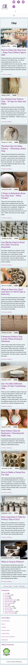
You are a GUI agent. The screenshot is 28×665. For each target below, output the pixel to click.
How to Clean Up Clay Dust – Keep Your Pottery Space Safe (13, 52)
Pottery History (9, 608)
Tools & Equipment (10, 611)
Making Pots (8, 606)
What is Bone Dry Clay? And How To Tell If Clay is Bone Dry (13, 291)
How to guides (9, 603)
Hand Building (9, 601)
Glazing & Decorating (11, 600)
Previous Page (7, 586)
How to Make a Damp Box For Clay (13, 473)
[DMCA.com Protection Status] (6, 655)
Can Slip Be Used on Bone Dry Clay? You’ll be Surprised (13, 244)
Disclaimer (4, 640)
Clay (6, 593)
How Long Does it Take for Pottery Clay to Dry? (13, 518)
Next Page (22, 586)
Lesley (14, 46)
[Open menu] (14, 16)
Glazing (7, 598)
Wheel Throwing (9, 613)
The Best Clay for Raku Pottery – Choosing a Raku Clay (13, 148)
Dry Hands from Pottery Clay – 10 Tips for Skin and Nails (13, 101)
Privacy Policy (5, 630)
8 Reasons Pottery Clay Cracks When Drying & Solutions (11, 338)
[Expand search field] (15, 11)
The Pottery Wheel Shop (16, 661)
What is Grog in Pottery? (12, 562)
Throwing (7, 610)
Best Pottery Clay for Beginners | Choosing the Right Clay (12, 433)
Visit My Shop (5, 621)
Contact (3, 627)
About (3, 624)
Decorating (8, 595)
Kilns (6, 605)
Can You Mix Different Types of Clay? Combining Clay (13, 386)
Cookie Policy (5, 633)
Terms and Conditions (8, 636)
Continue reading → (7, 74)
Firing (6, 596)
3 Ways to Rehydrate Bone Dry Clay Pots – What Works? (13, 195)
